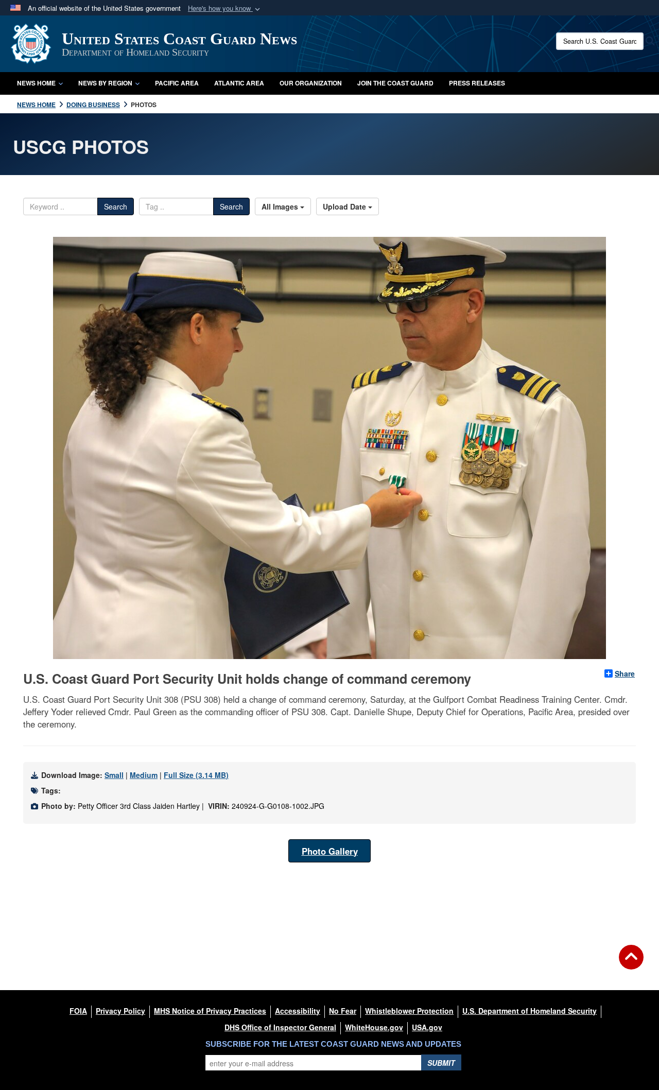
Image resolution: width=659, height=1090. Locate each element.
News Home (36, 83)
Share (625, 673)
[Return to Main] (631, 963)
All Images (281, 206)
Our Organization (311, 83)
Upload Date (345, 206)
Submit (441, 1063)
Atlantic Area (239, 83)
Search (115, 206)
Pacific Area (177, 83)
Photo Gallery (330, 851)
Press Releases (477, 83)
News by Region (105, 83)
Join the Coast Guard (395, 83)
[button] (225, 8)
